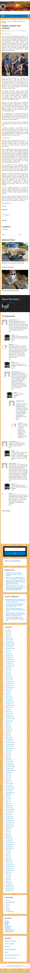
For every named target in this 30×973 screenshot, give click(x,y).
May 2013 (8, 877)
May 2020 (8, 733)
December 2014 (10, 842)
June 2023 (8, 692)
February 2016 (9, 816)
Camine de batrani (9, 943)
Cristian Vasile (10, 965)
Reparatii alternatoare (10, 949)
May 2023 (8, 694)
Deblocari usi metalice (10, 958)
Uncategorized (10, 911)
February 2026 (9, 639)
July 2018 (8, 774)
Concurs (8, 904)
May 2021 (8, 724)
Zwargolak (7, 927)
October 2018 (9, 768)
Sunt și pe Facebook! (12, 561)
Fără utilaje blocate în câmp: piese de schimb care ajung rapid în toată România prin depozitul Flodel (15, 588)
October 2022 (9, 704)
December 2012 (10, 887)
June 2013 (8, 875)
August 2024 (9, 667)
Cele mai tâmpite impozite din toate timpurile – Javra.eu (15, 613)
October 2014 (9, 846)
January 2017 (9, 807)
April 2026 (8, 635)
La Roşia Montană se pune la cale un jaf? (14, 606)
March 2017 (9, 803)
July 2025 (8, 650)
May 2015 (8, 833)
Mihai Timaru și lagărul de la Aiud (14, 585)
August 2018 (9, 772)
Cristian (12, 302)
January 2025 (9, 657)
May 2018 (8, 777)
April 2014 (8, 857)
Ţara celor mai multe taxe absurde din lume (15, 615)
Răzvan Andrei (8, 926)
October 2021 (9, 720)
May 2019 (8, 755)
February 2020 (9, 739)
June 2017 (8, 798)
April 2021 (8, 726)
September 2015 (10, 826)
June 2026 (8, 631)
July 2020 (8, 731)
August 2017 (9, 794)
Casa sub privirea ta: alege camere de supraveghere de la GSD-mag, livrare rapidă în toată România (15, 582)
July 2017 (8, 796)
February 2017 (9, 805)
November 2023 (10, 683)
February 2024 (9, 678)
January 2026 (9, 641)
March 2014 (9, 859)
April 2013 (8, 879)
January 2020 (9, 741)
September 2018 (10, 770)
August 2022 (9, 707)
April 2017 (8, 802)
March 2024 (9, 676)
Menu (3, 16)
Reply (10, 331)
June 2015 (8, 831)
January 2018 (9, 785)
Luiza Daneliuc (8, 929)
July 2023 (8, 691)
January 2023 (9, 700)
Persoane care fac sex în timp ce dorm (15, 601)
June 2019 (8, 753)
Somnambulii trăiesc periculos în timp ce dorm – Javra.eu (15, 600)
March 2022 (9, 711)
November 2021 (10, 718)
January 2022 (9, 715)
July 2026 (8, 630)
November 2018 (10, 766)
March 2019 (9, 759)
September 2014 (10, 848)
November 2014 (10, 844)
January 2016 (9, 818)
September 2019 (10, 748)
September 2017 (10, 792)
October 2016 (9, 813)
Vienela (6, 925)
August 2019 (9, 750)
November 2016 (10, 811)
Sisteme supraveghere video (12, 955)
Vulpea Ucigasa (12, 463)
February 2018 (9, 783)
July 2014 (8, 851)
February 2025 (9, 655)
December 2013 (10, 864)
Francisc (7, 921)
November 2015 (10, 822)
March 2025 (9, 654)
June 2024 (8, 670)
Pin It (20, 234)
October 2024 (9, 663)
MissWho (4, 206)
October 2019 (9, 746)
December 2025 (10, 643)
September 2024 (10, 665)
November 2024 (10, 661)
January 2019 (9, 763)
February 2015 (9, 838)
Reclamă (8, 909)
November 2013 (10, 866)
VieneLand (7, 946)
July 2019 (8, 752)
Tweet (3, 234)
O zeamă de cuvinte (10, 930)
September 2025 (10, 648)
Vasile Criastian (7, 31)
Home (4, 21)
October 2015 (9, 824)
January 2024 (9, 680)
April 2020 (8, 735)
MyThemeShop (9, 966)
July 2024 (8, 668)
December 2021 (10, 716)
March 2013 (9, 881)
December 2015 (10, 820)
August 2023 (9, 689)
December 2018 (10, 765)
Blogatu (7, 923)
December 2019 (10, 742)
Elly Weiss (7, 922)
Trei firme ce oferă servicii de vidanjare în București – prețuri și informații (14, 574)
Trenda (6, 952)
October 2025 (9, 646)
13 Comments (7, 33)
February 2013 (9, 883)
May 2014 (8, 855)
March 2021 (9, 728)
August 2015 (9, 827)
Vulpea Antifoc (12, 441)
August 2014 (9, 850)
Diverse (8, 905)
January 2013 (9, 885)
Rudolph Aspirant (13, 320)
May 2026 (8, 633)
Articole (10, 21)
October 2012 (9, 890)
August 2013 (9, 872)
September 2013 (10, 870)
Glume (7, 907)
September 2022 (10, 705)
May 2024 (8, 672)
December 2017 (10, 787)
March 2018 (9, 781)
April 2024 (8, 674)
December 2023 (10, 681)
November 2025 (10, 644)
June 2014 (8, 853)
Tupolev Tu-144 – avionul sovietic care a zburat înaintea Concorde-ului (15, 578)
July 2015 (8, 829)
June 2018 (8, 776)
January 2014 (9, 863)
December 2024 (10, 659)
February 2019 (9, 761)
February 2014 (9, 861)
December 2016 (10, 809)
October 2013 (9, 868)
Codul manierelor (10, 902)
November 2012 (10, 888)
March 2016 (9, 814)
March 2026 (9, 637)
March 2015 (9, 837)
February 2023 (9, 698)
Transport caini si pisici (10, 941)
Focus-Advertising (24, 966)
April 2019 (8, 757)
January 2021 (9, 729)
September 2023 (10, 687)
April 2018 (8, 779)
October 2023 (9, 685)
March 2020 (9, 737)
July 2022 (8, 709)
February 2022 (9, 713)
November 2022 (10, 702)
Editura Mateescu (9, 931)
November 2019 (10, 744)
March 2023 (9, 696)
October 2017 (9, 790)
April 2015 (8, 835)
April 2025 (8, 652)
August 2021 (9, 722)
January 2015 (9, 840)
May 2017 (8, 800)
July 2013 (8, 874)
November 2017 (10, 789)
